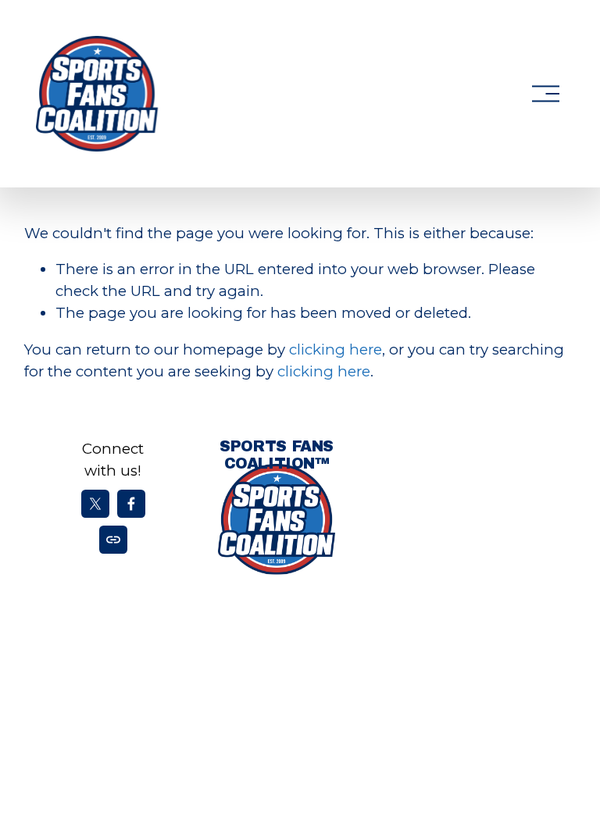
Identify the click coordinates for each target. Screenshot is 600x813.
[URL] (113, 540)
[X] (95, 504)
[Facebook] (131, 504)
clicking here (335, 349)
